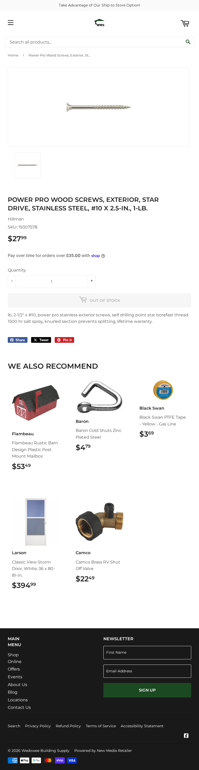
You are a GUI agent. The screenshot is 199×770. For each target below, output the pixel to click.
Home (13, 55)
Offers (14, 669)
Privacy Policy (38, 726)
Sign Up (147, 690)
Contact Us (19, 707)
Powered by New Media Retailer (103, 750)
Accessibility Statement (142, 726)
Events (15, 676)
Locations (18, 699)
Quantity (17, 270)
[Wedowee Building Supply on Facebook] (186, 736)
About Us (17, 684)
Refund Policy (68, 726)
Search (14, 726)
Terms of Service (101, 726)
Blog (12, 692)
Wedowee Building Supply (45, 750)
